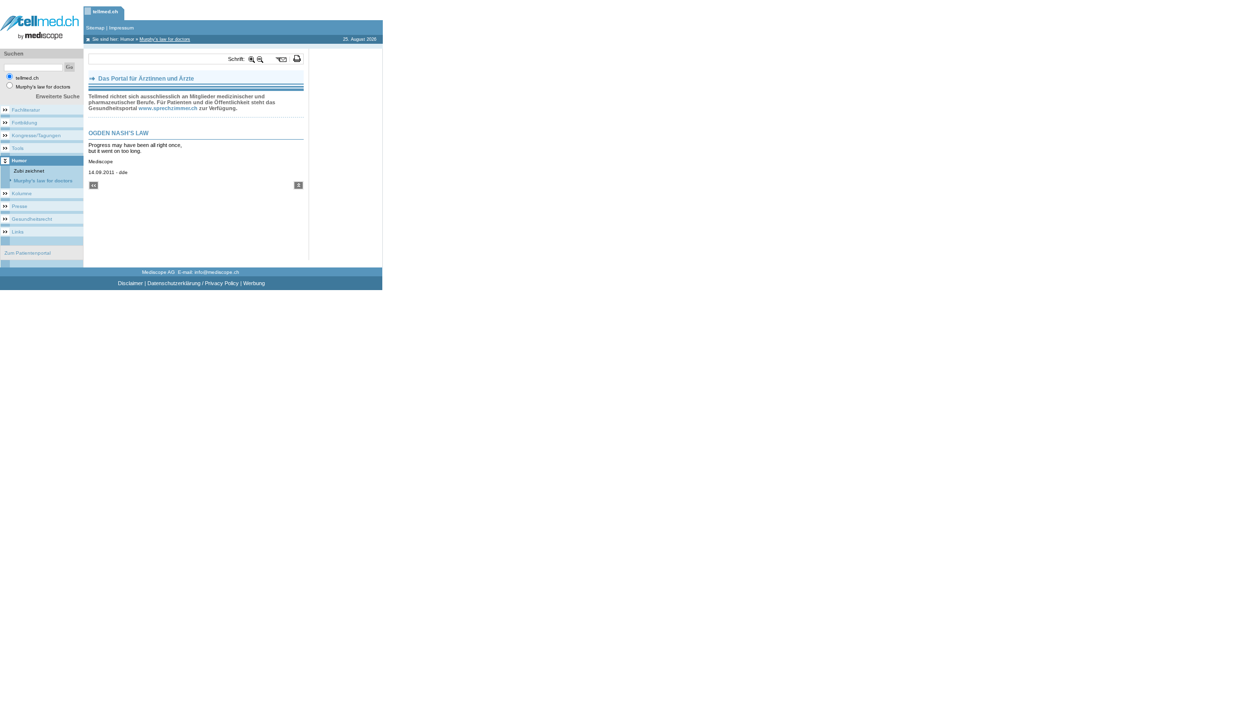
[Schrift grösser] (252, 59)
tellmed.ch (105, 11)
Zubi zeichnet (29, 171)
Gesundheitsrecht (32, 219)
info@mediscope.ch (217, 272)
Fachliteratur (26, 110)
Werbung (254, 283)
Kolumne (22, 193)
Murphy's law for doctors (43, 180)
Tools (18, 148)
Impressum (121, 27)
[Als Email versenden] (281, 59)
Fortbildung (24, 122)
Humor (127, 39)
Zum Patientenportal (27, 253)
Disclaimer (130, 283)
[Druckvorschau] (297, 59)
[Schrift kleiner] (260, 59)
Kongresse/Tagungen (36, 135)
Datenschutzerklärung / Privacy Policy (193, 283)
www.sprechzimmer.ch (168, 108)
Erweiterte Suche (58, 96)
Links (18, 232)
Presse (20, 206)
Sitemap (95, 27)
